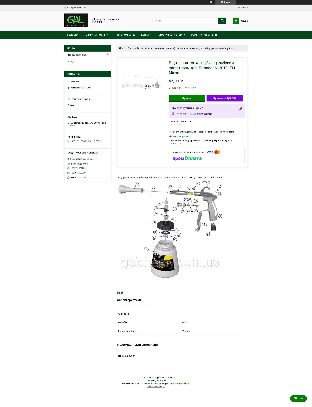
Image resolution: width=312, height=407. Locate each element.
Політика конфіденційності (178, 383)
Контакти (147, 35)
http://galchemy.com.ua (81, 159)
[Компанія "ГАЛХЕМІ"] (76, 26)
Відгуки (71, 61)
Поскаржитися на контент (153, 383)
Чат (301, 398)
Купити (187, 98)
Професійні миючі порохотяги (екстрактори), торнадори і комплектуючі (166, 48)
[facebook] (118, 293)
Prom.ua (171, 377)
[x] (122, 293)
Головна (72, 35)
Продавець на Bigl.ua (156, 380)
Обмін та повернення (204, 35)
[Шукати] (222, 21)
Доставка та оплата (172, 35)
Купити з (219, 98)
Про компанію (126, 35)
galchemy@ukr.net (79, 163)
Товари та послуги (96, 35)
